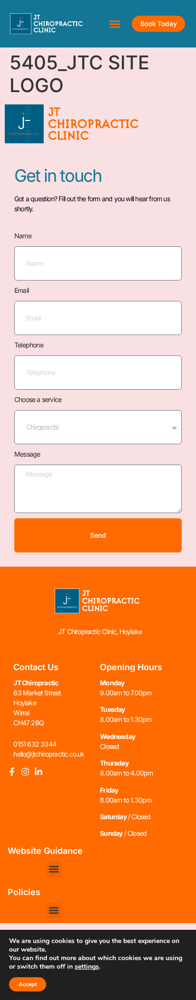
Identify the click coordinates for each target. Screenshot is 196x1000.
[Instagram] (25, 771)
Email (21, 290)
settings (87, 967)
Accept (28, 984)
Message (27, 454)
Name (22, 236)
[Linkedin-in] (38, 771)
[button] (115, 24)
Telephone (28, 345)
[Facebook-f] (12, 771)
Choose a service (37, 399)
